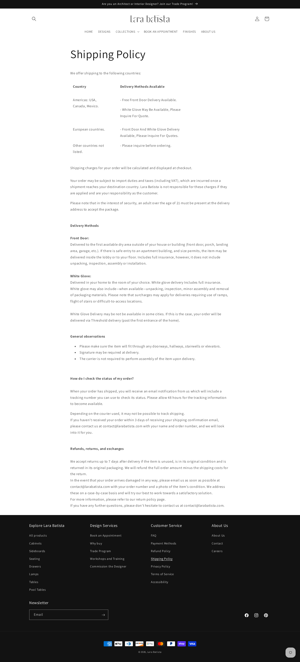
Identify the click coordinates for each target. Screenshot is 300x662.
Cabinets (35, 543)
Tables (33, 582)
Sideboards (37, 551)
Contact (217, 543)
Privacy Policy (160, 566)
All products (38, 536)
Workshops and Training (107, 559)
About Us (218, 536)
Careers (217, 551)
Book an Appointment (105, 536)
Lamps (34, 574)
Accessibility (159, 582)
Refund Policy (160, 551)
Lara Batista (154, 651)
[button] (34, 19)
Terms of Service (162, 574)
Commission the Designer (108, 566)
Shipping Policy (162, 559)
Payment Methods (163, 543)
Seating (34, 559)
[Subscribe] (103, 615)
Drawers (35, 566)
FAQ (153, 536)
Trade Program (100, 551)
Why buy (96, 543)
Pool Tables (37, 590)
